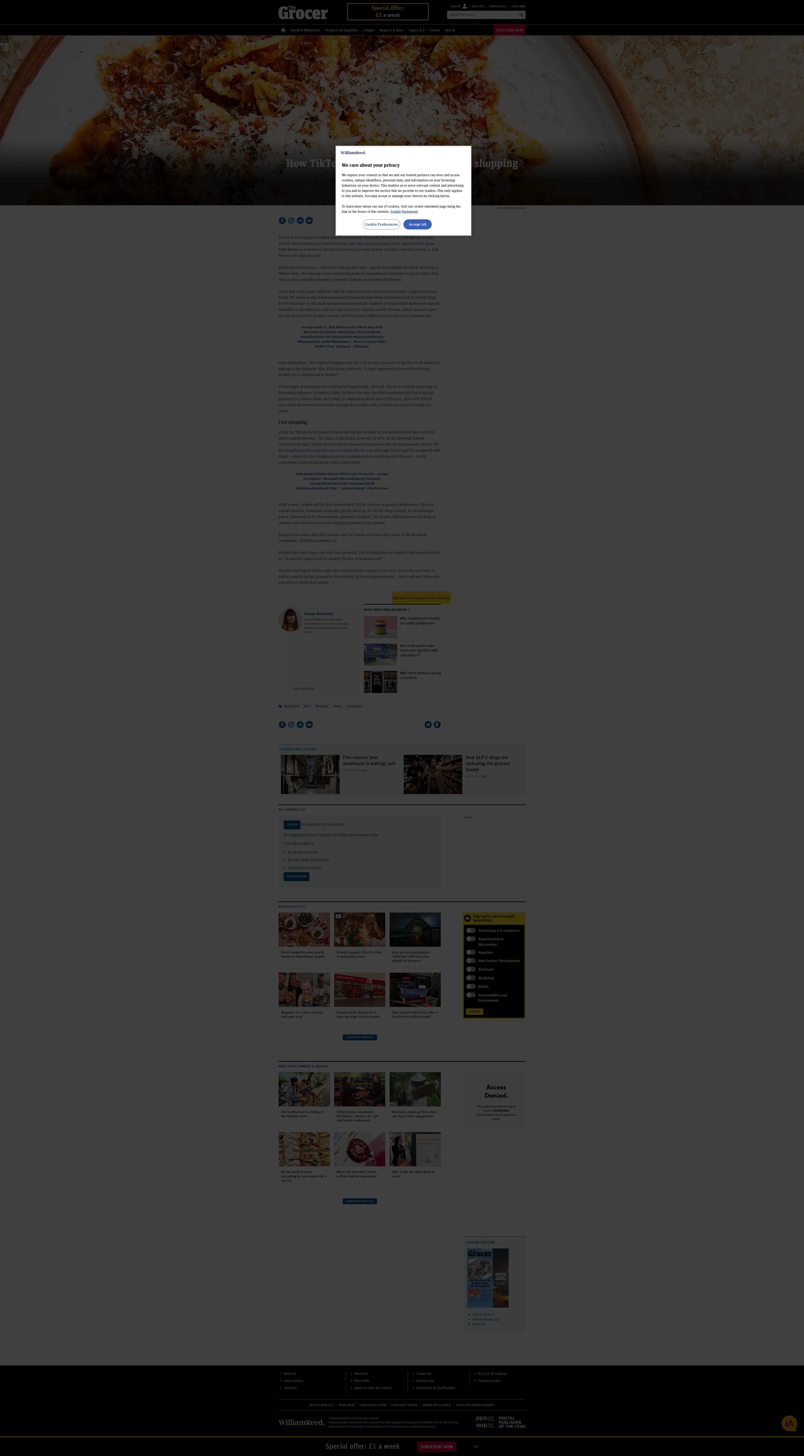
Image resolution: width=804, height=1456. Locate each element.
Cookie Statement (404, 211)
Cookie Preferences (381, 224)
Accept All (417, 224)
